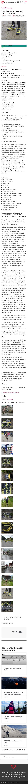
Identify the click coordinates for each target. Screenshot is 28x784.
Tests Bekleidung (6, 8)
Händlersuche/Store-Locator (10, 393)
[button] (25, 757)
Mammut (11, 399)
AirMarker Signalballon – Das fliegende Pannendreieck (14, 693)
